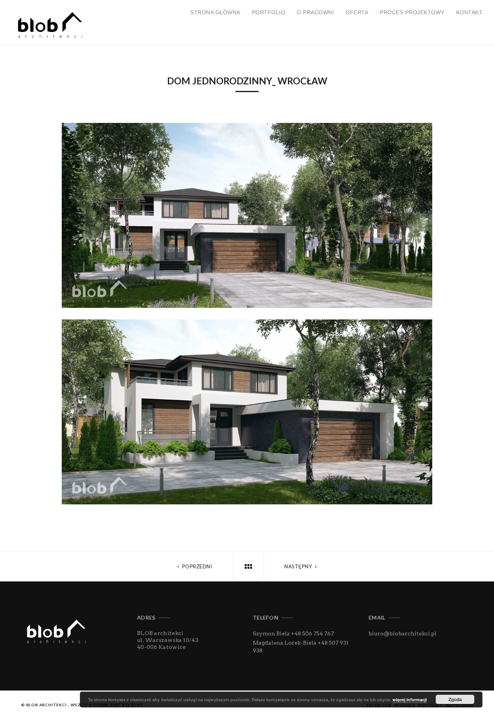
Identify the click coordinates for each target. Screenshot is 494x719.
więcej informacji (409, 699)
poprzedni (196, 566)
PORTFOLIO (269, 12)
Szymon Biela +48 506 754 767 (293, 633)
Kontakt (469, 12)
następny (298, 566)
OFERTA (356, 12)
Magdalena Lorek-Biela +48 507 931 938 (301, 646)
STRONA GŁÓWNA (215, 12)
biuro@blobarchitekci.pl (402, 633)
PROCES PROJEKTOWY (412, 12)
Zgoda (455, 699)
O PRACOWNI (315, 12)
